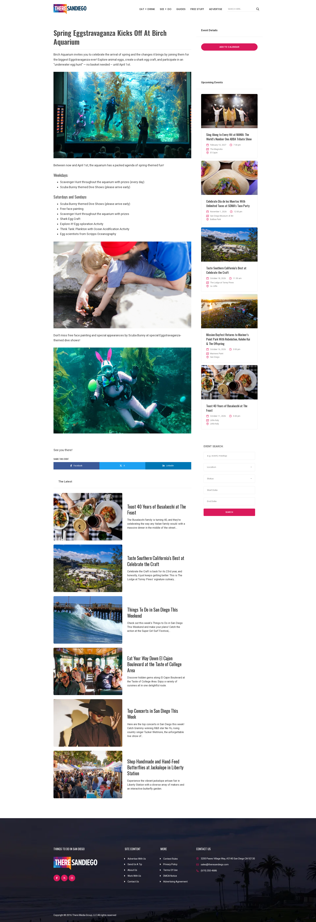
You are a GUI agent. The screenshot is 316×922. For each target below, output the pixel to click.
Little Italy (214, 424)
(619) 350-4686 (209, 870)
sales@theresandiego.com (215, 864)
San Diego (214, 357)
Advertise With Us (137, 858)
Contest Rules (170, 858)
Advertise (215, 9)
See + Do (165, 9)
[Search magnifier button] (257, 9)
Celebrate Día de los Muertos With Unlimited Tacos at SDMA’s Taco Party (228, 203)
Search (229, 512)
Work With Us (134, 876)
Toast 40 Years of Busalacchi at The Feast (156, 509)
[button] (229, 467)
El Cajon (214, 153)
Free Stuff (197, 9)
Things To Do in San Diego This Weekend (152, 612)
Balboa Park (215, 219)
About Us (132, 870)
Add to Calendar (229, 47)
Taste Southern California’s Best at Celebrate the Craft (155, 561)
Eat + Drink (147, 9)
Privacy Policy (170, 864)
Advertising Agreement (175, 881)
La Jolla (213, 286)
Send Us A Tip (135, 864)
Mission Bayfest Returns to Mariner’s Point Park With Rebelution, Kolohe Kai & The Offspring (228, 339)
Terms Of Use (170, 870)
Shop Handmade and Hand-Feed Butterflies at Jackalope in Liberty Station (155, 767)
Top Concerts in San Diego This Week (152, 713)
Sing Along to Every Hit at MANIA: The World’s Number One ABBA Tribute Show (229, 136)
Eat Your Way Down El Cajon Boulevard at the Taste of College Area (154, 664)
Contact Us (133, 881)
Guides (180, 9)
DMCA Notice (170, 876)
